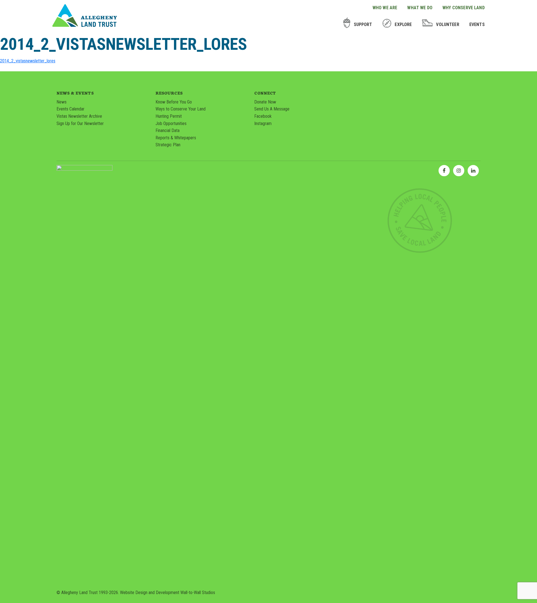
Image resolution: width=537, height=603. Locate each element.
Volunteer (447, 24)
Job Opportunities (171, 123)
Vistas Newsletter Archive (79, 116)
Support (363, 24)
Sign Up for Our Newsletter (80, 123)
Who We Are (385, 7)
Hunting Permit (169, 116)
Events (477, 24)
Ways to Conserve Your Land (181, 109)
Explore (403, 24)
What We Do (419, 7)
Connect (265, 93)
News (61, 102)
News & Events (75, 93)
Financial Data (168, 130)
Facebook (263, 116)
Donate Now (265, 102)
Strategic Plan (168, 144)
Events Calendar (70, 109)
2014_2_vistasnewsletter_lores (27, 60)
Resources (169, 93)
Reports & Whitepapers (176, 137)
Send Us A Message (271, 109)
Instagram (263, 123)
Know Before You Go (174, 102)
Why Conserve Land (463, 7)
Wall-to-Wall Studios (197, 592)
